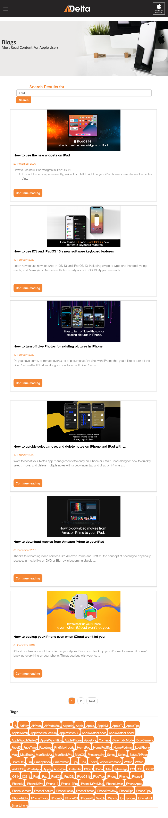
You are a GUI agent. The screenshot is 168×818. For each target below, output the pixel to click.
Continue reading (28, 193)
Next (92, 701)
